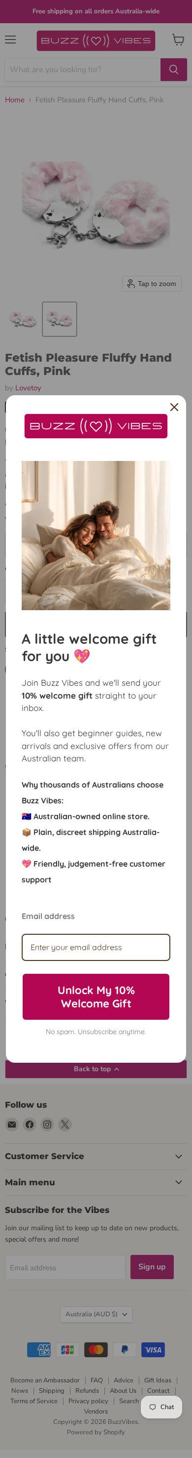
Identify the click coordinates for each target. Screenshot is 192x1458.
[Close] (174, 407)
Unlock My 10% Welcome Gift (96, 996)
